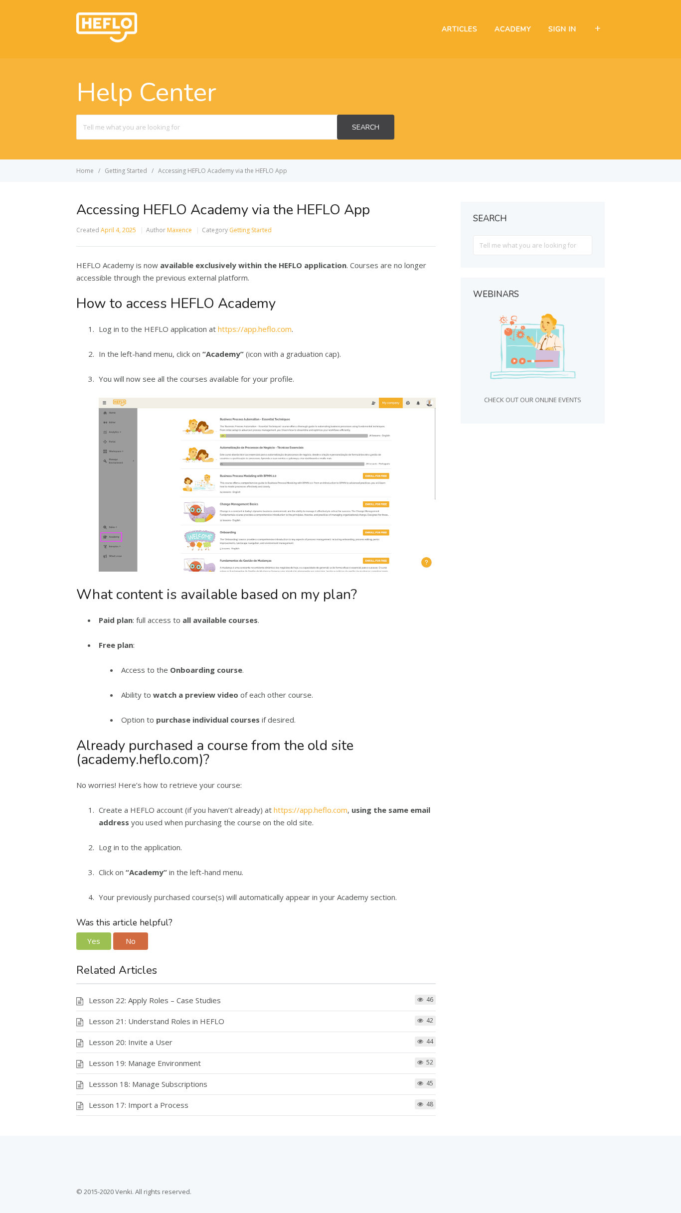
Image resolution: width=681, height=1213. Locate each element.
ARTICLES (460, 29)
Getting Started (250, 230)
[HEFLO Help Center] (106, 39)
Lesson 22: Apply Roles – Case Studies (155, 1000)
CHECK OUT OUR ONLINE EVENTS (532, 399)
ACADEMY (513, 29)
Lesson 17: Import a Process (138, 1105)
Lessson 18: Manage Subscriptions (148, 1084)
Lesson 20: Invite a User (130, 1042)
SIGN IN (562, 29)
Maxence (179, 230)
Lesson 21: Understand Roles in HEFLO (156, 1021)
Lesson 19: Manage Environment (145, 1063)
